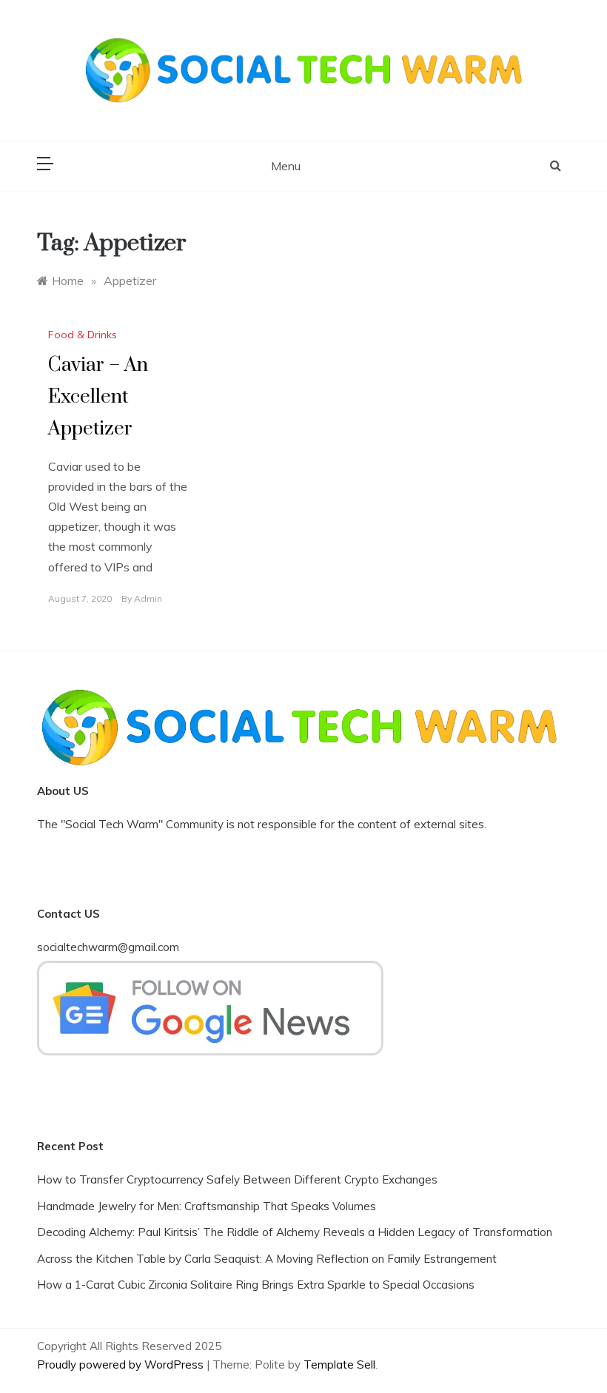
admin (148, 598)
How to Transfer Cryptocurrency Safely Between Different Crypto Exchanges (237, 1179)
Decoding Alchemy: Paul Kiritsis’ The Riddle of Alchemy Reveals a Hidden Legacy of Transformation (294, 1232)
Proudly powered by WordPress (122, 1364)
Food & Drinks (82, 334)
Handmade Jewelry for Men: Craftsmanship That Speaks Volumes (206, 1206)
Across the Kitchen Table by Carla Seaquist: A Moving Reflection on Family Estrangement (267, 1259)
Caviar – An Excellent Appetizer (98, 397)
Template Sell (339, 1364)
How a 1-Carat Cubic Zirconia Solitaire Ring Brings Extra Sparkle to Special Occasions (255, 1285)
